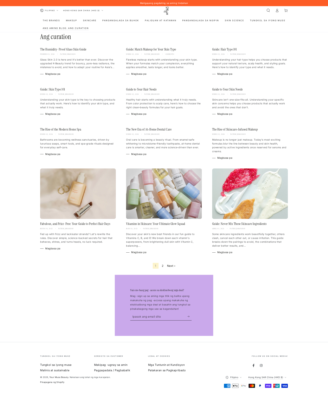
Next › (171, 265)
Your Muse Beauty (59, 377)
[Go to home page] (166, 10)
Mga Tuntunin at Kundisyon (166, 364)
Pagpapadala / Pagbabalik (112, 370)
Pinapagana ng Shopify (52, 382)
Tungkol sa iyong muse (56, 364)
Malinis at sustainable (54, 370)
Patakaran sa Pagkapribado (167, 370)
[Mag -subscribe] (189, 316)
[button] (268, 10)
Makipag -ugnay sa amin (111, 364)
